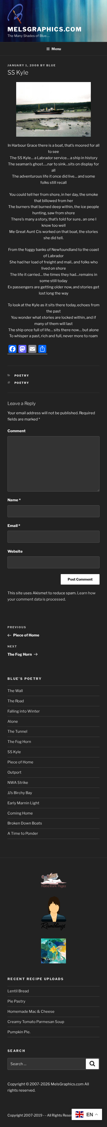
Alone (12, 721)
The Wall (15, 691)
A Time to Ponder (22, 833)
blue (51, 65)
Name (14, 500)
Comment (16, 431)
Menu (56, 49)
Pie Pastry (16, 1001)
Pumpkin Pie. (18, 1032)
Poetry (21, 375)
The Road (15, 701)
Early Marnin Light (23, 803)
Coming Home (20, 813)
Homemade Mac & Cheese (30, 1011)
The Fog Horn (19, 741)
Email (13, 525)
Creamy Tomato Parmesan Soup (35, 1022)
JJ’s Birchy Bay (19, 793)
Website (15, 551)
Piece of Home (20, 762)
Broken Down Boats (24, 823)
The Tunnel (17, 731)
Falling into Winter (23, 711)
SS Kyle (14, 752)
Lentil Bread (18, 991)
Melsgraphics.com (44, 29)
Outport (14, 772)
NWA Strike (17, 782)
